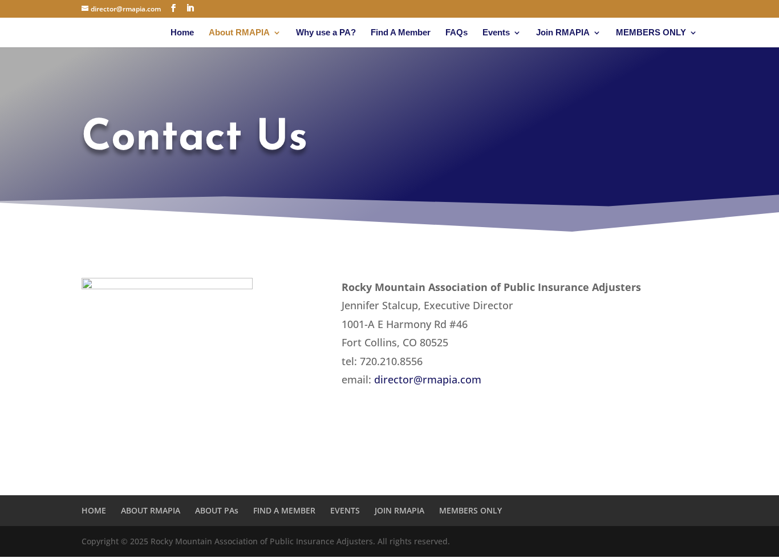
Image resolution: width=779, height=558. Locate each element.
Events (496, 33)
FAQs (456, 33)
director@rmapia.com (427, 379)
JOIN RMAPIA (399, 510)
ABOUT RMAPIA (150, 510)
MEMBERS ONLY (651, 33)
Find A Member (401, 33)
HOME (94, 510)
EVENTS (345, 510)
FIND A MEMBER (284, 510)
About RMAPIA (239, 33)
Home (182, 33)
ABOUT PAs (216, 510)
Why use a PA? (326, 33)
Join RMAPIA (563, 33)
